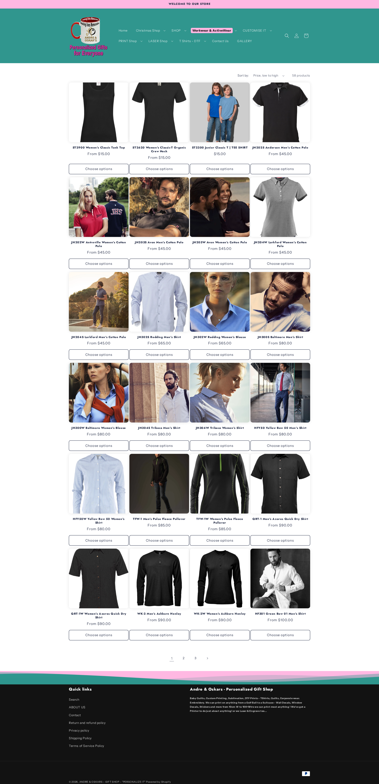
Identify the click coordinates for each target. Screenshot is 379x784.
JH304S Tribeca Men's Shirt (159, 428)
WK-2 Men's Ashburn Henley (159, 614)
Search (74, 700)
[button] (149, 30)
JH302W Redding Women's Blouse (220, 337)
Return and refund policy (87, 723)
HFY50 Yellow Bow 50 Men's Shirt (280, 428)
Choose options (98, 169)
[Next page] (207, 658)
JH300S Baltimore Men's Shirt (280, 337)
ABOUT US (77, 707)
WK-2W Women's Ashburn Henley (220, 614)
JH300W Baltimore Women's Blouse (99, 428)
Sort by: (243, 75)
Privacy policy (79, 730)
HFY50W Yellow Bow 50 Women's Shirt (99, 521)
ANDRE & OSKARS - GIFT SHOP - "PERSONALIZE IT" (112, 781)
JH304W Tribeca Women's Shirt (220, 428)
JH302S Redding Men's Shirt (159, 337)
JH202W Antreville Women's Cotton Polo (98, 244)
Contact (75, 715)
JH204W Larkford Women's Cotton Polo (280, 244)
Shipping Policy (80, 738)
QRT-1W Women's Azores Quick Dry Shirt (98, 615)
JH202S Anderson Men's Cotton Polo (280, 148)
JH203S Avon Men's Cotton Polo (159, 242)
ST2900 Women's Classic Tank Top (99, 148)
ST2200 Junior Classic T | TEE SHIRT (220, 148)
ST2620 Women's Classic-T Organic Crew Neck (159, 149)
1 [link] (172, 658)
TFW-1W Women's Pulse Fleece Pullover (219, 521)
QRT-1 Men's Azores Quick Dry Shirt (280, 519)
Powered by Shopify (158, 781)
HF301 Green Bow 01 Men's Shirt (280, 614)
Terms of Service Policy (86, 746)
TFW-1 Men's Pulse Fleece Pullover (159, 519)
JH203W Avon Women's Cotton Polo (220, 242)
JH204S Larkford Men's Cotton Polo (99, 337)
